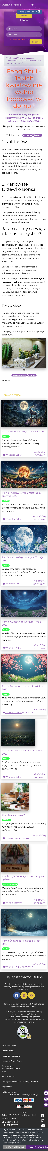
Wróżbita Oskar (13, 455)
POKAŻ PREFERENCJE (14, 1147)
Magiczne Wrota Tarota (12, 1061)
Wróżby (35, 1004)
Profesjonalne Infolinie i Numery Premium (20, 1082)
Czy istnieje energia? (13, 815)
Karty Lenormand (23, 1004)
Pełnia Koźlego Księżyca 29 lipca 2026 (23, 431)
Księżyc (5, 436)
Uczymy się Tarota (10, 884)
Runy (4, 1071)
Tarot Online (9, 1004)
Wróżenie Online (9, 1046)
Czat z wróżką (8, 1051)
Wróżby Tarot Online (11, 5)
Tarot (41, 1004)
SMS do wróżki (8, 1076)
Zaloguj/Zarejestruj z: (28, 12)
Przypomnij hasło (17, 39)
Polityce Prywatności (12, 1143)
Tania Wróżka (8, 1066)
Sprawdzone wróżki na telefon (24, 1006)
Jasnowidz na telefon (11, 1069)
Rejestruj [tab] (24, 20)
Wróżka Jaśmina (14, 903)
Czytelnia (6, 820)
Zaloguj (35, 42)
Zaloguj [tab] (24, 15)
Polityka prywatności (11, 1092)
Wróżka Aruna (12, 838)
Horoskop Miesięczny (11, 1056)
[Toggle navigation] (43, 5)
